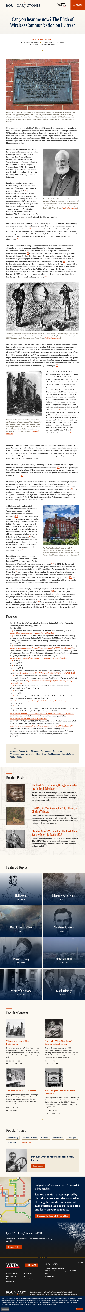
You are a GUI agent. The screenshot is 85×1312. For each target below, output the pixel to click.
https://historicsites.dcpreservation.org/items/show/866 (32, 633)
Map (46, 1274)
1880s (12, 757)
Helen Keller (41, 754)
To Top (80, 1263)
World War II (58, 1138)
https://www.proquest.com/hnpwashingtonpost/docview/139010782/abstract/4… (42, 726)
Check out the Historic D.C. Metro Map (52, 1216)
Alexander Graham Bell (19, 751)
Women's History (21, 991)
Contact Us (10, 1281)
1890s (19, 757)
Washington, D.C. (43, 39)
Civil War (44, 1138)
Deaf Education (54, 754)
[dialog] (42, 1304)
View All (25, 1143)
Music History (21, 959)
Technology (57, 751)
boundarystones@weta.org (54, 1268)
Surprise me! (38, 1166)
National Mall (64, 959)
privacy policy (51, 1304)
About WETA (11, 1276)
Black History (64, 991)
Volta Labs (30, 754)
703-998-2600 (50, 1276)
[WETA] (61, 5)
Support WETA (11, 1274)
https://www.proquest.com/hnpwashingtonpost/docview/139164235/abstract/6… (42, 713)
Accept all (79, 1309)
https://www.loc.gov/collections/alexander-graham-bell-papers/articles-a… (39, 658)
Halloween (21, 895)
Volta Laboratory (17, 754)
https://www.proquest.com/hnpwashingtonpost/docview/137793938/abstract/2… (42, 648)
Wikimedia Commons (69, 208)
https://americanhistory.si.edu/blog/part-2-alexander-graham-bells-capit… (39, 701)
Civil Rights (72, 1138)
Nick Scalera (14, 1110)
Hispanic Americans (64, 895)
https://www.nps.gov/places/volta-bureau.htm (28, 718)
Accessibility (28, 1279)
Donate (31, 1265)
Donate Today (13, 1247)
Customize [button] (5, 1309)
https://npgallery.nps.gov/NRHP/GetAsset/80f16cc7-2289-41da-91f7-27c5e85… (45, 673)
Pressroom (10, 1279)
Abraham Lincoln (64, 927)
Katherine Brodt (16, 1063)
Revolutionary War (21, 927)
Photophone (46, 751)
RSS (25, 1276)
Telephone (35, 751)
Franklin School (68, 754)
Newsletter (28, 1274)
